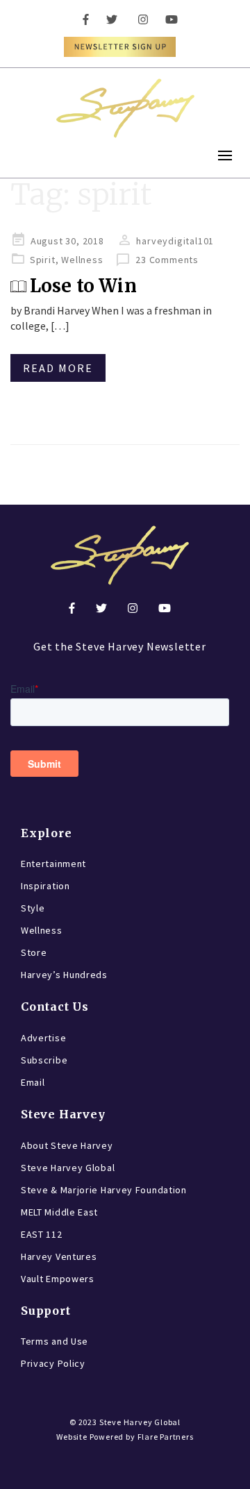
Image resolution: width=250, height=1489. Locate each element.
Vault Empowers (57, 1278)
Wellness (82, 259)
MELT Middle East (59, 1212)
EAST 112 (41, 1234)
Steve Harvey (63, 1114)
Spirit (43, 259)
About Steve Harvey (67, 1145)
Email (33, 1082)
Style (33, 908)
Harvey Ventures (59, 1256)
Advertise (43, 1038)
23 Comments (167, 259)
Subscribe (44, 1060)
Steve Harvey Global (68, 1167)
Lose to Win (83, 285)
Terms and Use (54, 1341)
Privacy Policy (53, 1363)
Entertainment (53, 863)
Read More (58, 368)
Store (34, 952)
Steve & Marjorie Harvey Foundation (104, 1190)
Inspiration (45, 886)
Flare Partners (166, 1436)
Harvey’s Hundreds (64, 974)
